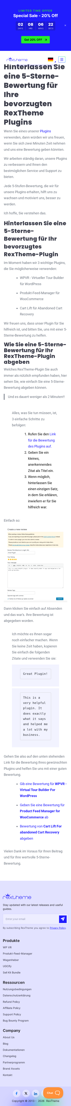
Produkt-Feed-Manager (17, 953)
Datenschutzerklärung (16, 995)
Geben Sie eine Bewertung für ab (42, 811)
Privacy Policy (58, 927)
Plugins (45, 131)
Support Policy (12, 1014)
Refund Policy (11, 1001)
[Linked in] (35, 1093)
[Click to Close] (65, 25)
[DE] (50, 60)
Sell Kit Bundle (11, 972)
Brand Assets (11, 1068)
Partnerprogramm (14, 1062)
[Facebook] (16, 1093)
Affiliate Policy (11, 1008)
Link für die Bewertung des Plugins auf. (42, 440)
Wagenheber (11, 959)
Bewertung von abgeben (41, 832)
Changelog (9, 1056)
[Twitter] (26, 1093)
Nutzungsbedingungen (17, 989)
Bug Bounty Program (16, 1020)
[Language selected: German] (50, 60)
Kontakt (7, 1075)
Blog (5, 1043)
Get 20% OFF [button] (33, 39)
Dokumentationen (14, 1049)
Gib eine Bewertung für (43, 790)
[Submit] (63, 919)
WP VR (7, 947)
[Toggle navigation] (61, 60)
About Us (9, 1037)
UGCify (7, 966)
